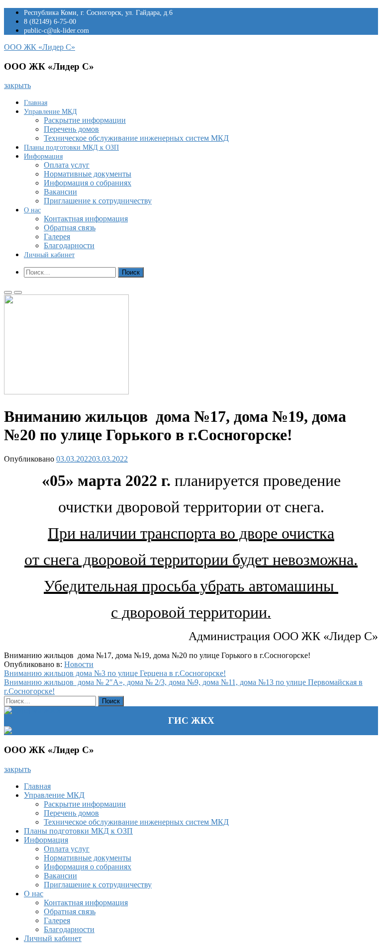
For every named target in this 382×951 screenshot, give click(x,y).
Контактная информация (86, 218)
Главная (35, 102)
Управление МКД (50, 111)
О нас (32, 210)
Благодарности (69, 245)
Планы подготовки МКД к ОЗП (71, 147)
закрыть (17, 85)
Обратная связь (70, 227)
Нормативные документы (87, 174)
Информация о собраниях (87, 183)
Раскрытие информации (85, 120)
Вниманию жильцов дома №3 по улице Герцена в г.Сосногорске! (115, 673)
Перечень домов (71, 129)
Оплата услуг (67, 165)
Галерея (57, 236)
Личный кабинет (49, 255)
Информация (43, 156)
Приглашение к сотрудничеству (98, 200)
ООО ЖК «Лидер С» (39, 47)
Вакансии (60, 192)
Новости (79, 664)
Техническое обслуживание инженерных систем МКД (136, 138)
